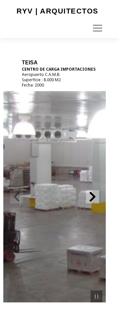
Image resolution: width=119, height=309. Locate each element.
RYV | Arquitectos (58, 11)
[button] (97, 28)
